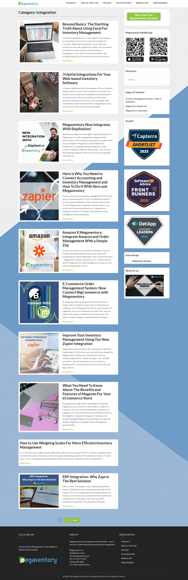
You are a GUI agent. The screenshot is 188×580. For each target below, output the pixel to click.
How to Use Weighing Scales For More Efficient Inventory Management (66, 445)
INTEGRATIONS (123, 3)
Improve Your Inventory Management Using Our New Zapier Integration (86, 339)
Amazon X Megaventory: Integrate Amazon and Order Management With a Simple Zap (86, 238)
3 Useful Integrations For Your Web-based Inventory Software (87, 78)
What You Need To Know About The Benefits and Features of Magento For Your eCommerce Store (87, 391)
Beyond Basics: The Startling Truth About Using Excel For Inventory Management (86, 28)
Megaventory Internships (136, 110)
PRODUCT (71, 3)
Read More (68, 60)
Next (75, 520)
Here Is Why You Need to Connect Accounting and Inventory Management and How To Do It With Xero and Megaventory (85, 182)
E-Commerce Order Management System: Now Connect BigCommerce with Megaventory (85, 290)
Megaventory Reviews (141, 261)
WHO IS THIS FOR (89, 3)
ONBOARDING (160, 3)
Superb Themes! (118, 576)
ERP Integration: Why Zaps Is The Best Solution (86, 479)
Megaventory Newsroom (136, 106)
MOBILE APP (142, 3)
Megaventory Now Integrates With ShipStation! (86, 126)
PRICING (107, 3)
